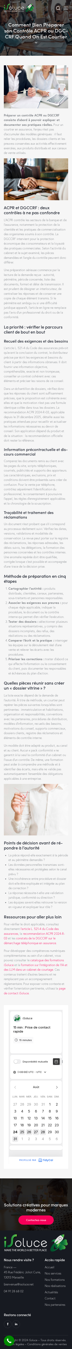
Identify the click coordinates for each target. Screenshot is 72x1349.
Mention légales (14, 1344)
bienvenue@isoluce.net (19, 1284)
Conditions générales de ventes (47, 1344)
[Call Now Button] (9, 1341)
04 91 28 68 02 (14, 1291)
